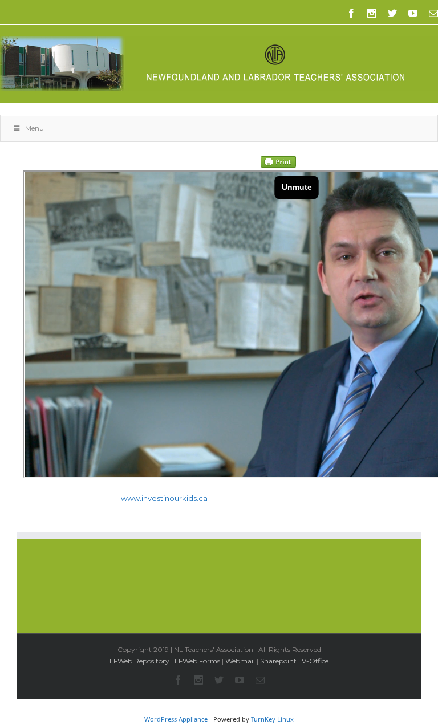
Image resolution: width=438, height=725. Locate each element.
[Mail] (433, 13)
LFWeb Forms (197, 661)
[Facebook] (351, 13)
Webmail (240, 661)
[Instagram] (371, 13)
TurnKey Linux (272, 719)
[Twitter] (392, 13)
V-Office (315, 661)
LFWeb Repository (139, 661)
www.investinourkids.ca (164, 498)
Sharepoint (278, 661)
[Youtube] (412, 13)
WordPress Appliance (176, 719)
